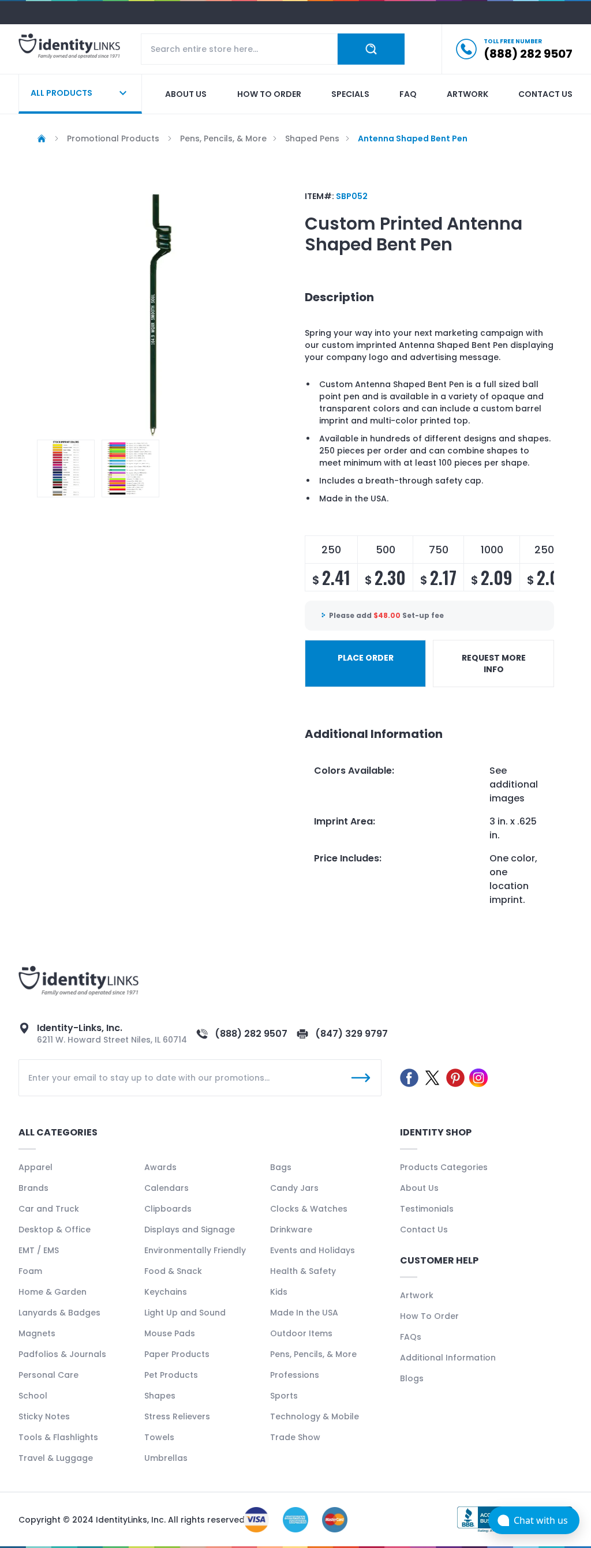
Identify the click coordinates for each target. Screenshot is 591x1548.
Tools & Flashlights (58, 1437)
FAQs (410, 1337)
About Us (419, 1188)
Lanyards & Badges (59, 1312)
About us (186, 94)
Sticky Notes (44, 1416)
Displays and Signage (189, 1229)
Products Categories (444, 1167)
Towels (159, 1437)
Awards (160, 1167)
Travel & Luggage (55, 1458)
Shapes (159, 1395)
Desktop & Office (54, 1229)
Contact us (545, 94)
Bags (280, 1167)
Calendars (166, 1188)
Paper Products (177, 1354)
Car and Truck (48, 1209)
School (32, 1395)
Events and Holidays (312, 1250)
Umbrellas (166, 1458)
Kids (278, 1292)
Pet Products (171, 1375)
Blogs (412, 1378)
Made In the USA (304, 1312)
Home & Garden (52, 1292)
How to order (269, 94)
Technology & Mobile (314, 1416)
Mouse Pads (169, 1333)
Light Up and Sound (185, 1312)
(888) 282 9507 (251, 1033)
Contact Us (424, 1229)
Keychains (165, 1292)
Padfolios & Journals (62, 1354)
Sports (284, 1395)
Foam (30, 1271)
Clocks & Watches (308, 1209)
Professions (294, 1375)
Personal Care (48, 1375)
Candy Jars (294, 1188)
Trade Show (295, 1437)
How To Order (429, 1316)
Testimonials (427, 1209)
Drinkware (291, 1229)
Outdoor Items (301, 1333)
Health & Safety (303, 1271)
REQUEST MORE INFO (494, 663)
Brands (33, 1188)
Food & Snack (173, 1271)
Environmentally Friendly (195, 1250)
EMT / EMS (38, 1250)
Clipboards (168, 1209)
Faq (408, 94)
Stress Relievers (177, 1416)
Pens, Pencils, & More (313, 1354)
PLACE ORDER (366, 658)
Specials (350, 94)
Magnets (36, 1333)
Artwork (467, 94)
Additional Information (448, 1357)
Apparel (35, 1167)
